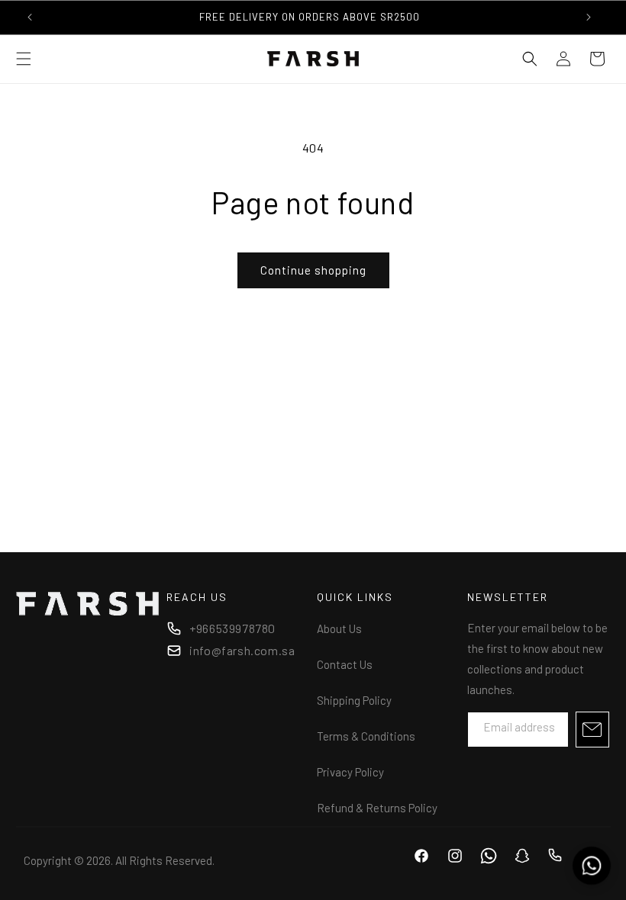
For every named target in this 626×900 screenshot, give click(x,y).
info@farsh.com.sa (242, 650)
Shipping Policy (354, 700)
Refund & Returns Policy (377, 808)
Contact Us (345, 664)
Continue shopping (313, 270)
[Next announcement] (588, 17)
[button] (23, 59)
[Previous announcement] (30, 17)
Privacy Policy (350, 772)
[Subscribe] (592, 729)
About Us (339, 628)
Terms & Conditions (366, 736)
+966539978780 (232, 628)
